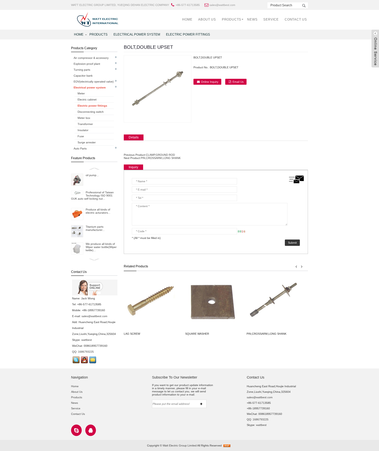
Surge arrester (87, 142)
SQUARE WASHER (197, 333)
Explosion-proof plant (87, 63)
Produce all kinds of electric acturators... (98, 211)
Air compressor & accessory (91, 57)
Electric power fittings (188, 34)
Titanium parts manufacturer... (95, 228)
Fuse (81, 136)
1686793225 (86, 351)
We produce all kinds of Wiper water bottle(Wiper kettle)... (101, 247)
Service (271, 19)
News (252, 19)
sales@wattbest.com (94, 316)
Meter (81, 93)
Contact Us (296, 19)
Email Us (238, 81)
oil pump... (92, 175)
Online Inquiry (209, 81)
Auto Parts (80, 148)
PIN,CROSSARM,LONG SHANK (161, 158)
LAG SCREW (132, 333)
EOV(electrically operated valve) (94, 81)
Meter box (84, 117)
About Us (207, 19)
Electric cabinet (87, 99)
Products (231, 19)
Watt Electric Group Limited (180, 445)
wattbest (86, 339)
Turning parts (82, 69)
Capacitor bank (83, 75)
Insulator (83, 130)
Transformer (85, 124)
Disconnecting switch (91, 111)
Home (187, 19)
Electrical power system (137, 34)
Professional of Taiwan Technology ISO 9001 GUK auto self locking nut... (92, 195)
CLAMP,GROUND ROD (160, 154)
